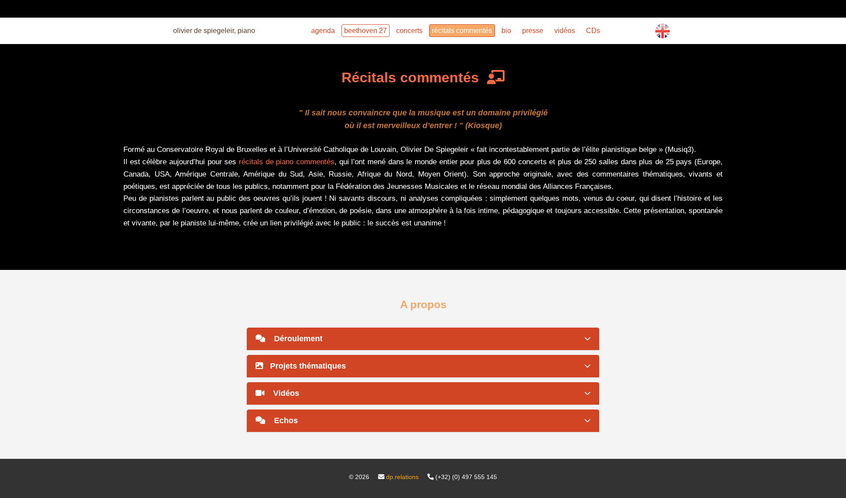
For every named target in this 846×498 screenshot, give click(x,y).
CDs (593, 30)
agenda (323, 30)
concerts (409, 30)
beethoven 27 (365, 30)
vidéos (564, 30)
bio (506, 30)
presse (532, 30)
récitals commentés (462, 30)
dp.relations (402, 476)
